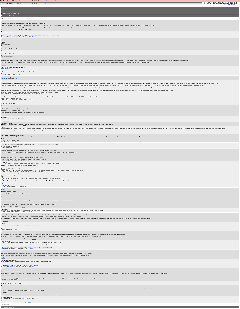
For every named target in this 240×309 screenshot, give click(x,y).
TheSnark (3, 160)
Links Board (7, 3)
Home (2, 5)
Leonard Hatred (4, 132)
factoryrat (3, 53)
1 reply (15, 141)
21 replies (17, 103)
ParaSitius (3, 207)
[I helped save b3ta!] (1, 13)
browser (4, 211)
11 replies (34, 239)
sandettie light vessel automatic (8, 36)
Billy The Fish (4, 248)
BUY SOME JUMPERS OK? (230, 4)
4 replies (33, 266)
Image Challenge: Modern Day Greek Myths (31, 3)
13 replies (28, 29)
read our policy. (61, 0)
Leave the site (44, 0)
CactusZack (4, 125)
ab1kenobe (3, 141)
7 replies (20, 74)
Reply (15, 147)
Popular (5, 15)
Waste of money (15, 5)
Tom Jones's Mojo (5, 283)
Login (17, 1)
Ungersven (5, 302)
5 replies (18, 48)
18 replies (34, 36)
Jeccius (4, 186)
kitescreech (4, 48)
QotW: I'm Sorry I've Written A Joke (16, 3)
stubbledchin (4, 279)
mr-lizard (3, 74)
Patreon (47, 3)
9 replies (28, 160)
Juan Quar (3, 114)
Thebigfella (3, 229)
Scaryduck (4, 13)
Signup (20, 1)
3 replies (25, 114)
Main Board (3, 3)
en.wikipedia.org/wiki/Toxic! (5, 68)
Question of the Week (7, 5)
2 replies (14, 53)
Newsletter (41, 3)
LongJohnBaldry (4, 103)
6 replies (23, 207)
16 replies (29, 302)
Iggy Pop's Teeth (4, 78)
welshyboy (3, 147)
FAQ (44, 3)
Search (23, 5)
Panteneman (4, 29)
